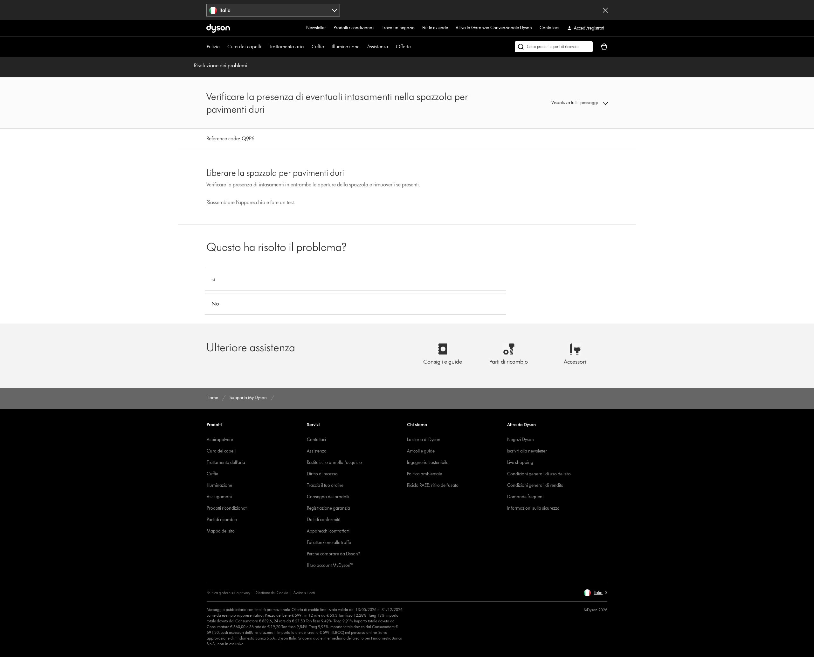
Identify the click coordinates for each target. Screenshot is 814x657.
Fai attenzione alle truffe (329, 542)
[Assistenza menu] (391, 47)
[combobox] (273, 10)
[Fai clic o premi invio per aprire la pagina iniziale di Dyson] (218, 28)
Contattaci (549, 27)
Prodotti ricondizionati (354, 27)
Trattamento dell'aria (226, 462)
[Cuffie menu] (327, 47)
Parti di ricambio (222, 519)
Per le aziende (435, 27)
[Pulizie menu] (223, 47)
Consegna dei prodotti (328, 496)
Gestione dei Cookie (272, 592)
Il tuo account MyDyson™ (330, 565)
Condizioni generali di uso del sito (539, 474)
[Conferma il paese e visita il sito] (605, 10)
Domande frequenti (525, 496)
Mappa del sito (221, 531)
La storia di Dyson (423, 439)
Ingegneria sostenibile (427, 462)
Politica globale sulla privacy (228, 592)
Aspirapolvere (220, 439)
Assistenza (377, 47)
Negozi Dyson (520, 439)
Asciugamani (219, 496)
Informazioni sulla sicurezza (533, 508)
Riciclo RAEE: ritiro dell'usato (433, 485)
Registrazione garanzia (328, 508)
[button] (561, 103)
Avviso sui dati (304, 592)
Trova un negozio (398, 27)
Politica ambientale (424, 474)
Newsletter (316, 27)
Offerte (403, 47)
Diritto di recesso (322, 474)
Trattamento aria (286, 47)
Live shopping (520, 462)
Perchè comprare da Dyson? (333, 554)
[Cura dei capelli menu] (264, 47)
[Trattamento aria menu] (307, 47)
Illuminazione (346, 47)
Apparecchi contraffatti (328, 531)
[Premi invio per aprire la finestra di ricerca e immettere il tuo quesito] (554, 46)
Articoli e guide (421, 451)
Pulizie (213, 47)
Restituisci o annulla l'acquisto (334, 462)
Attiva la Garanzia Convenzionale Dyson (494, 27)
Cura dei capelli (244, 47)
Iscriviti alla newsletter (527, 451)
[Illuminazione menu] (363, 47)
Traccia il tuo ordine (325, 485)
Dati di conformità (324, 519)
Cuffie (318, 47)
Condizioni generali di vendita (535, 485)
